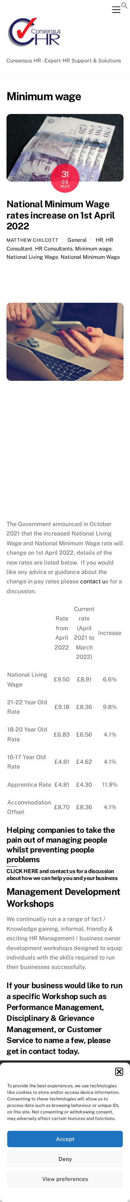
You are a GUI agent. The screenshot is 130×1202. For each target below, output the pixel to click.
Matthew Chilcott (32, 240)
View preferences (65, 1179)
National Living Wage (32, 257)
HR (99, 240)
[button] (119, 1071)
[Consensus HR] (33, 50)
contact (42, 1051)
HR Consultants (54, 248)
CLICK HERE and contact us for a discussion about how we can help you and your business (61, 874)
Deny (65, 1159)
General (77, 240)
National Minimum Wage (90, 257)
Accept (65, 1139)
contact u (92, 581)
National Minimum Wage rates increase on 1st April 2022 (60, 215)
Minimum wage (93, 248)
